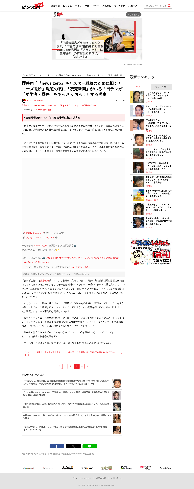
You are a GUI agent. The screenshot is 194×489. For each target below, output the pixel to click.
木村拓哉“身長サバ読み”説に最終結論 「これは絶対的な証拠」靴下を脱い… (159, 221)
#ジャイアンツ (85, 258)
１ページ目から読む (43, 109)
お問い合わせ (117, 478)
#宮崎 (116, 258)
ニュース (41, 75)
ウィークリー (161, 87)
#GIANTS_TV (41, 245)
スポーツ (132, 6)
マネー (96, 6)
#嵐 (23, 454)
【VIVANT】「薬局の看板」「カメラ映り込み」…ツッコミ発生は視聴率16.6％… (158, 166)
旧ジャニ (67, 6)
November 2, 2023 (81, 267)
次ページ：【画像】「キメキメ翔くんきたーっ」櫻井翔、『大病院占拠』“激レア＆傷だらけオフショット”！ (71, 353)
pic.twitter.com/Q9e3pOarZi (35, 262)
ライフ (78, 6)
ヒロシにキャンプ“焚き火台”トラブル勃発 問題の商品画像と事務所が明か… (158, 152)
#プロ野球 (107, 258)
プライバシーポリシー (81, 478)
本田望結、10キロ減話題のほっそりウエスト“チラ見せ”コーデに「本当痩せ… (159, 180)
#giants (97, 258)
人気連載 (106, 6)
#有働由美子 (55, 454)
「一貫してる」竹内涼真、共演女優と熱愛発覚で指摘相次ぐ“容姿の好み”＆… (158, 138)
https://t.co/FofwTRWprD (59, 258)
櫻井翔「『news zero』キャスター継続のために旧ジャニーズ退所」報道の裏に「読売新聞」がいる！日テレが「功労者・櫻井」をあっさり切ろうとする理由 (123, 75)
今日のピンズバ (152, 200)
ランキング (119, 6)
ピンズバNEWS (28, 75)
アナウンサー (71, 105)
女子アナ (26, 105)
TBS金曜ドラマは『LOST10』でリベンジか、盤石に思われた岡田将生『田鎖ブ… (158, 124)
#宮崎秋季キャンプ (33, 233)
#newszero (76, 454)
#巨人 (75, 258)
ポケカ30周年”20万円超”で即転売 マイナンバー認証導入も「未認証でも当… (159, 193)
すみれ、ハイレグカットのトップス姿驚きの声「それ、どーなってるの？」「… (158, 109)
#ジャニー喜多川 (41, 454)
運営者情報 (101, 478)
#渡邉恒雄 (66, 454)
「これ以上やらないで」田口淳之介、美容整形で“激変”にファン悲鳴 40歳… (158, 95)
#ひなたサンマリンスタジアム (39, 237)
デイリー (140, 87)
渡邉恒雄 (44, 280)
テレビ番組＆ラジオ (88, 105)
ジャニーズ (53, 105)
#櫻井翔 (29, 454)
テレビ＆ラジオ (39, 105)
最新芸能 (55, 6)
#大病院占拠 (88, 454)
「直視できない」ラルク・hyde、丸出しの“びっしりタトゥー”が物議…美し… (158, 207)
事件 (87, 6)
